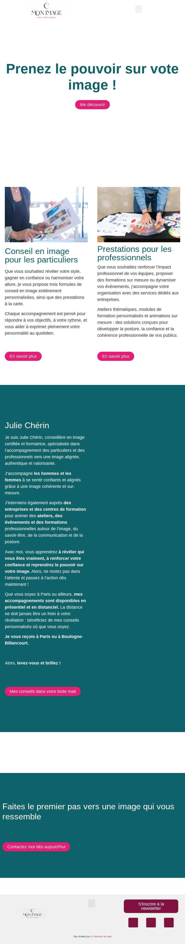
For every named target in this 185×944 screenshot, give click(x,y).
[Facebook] (133, 922)
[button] (138, 9)
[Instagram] (151, 922)
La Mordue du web (101, 936)
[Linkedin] (169, 922)
